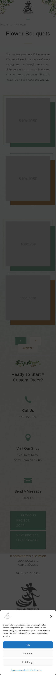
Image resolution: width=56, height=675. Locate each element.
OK (28, 644)
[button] (51, 616)
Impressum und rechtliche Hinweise (26, 670)
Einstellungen (28, 662)
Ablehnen (28, 653)
